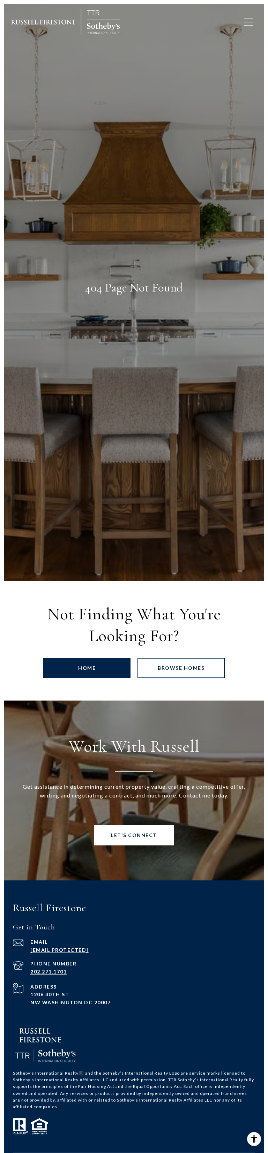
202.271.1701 (48, 972)
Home (87, 668)
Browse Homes (181, 668)
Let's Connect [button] (134, 835)
